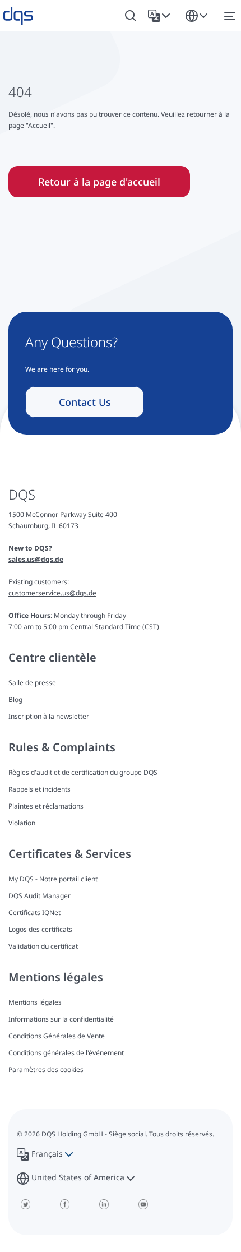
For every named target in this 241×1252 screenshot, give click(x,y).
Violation (21, 823)
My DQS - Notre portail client (53, 879)
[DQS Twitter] (25, 1204)
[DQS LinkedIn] (103, 1204)
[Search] (130, 16)
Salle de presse (32, 682)
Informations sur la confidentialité (61, 1019)
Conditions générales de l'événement (66, 1052)
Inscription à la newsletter (48, 716)
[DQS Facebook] (64, 1204)
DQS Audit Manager (39, 895)
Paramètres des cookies (46, 1070)
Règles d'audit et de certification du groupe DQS (82, 772)
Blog (15, 699)
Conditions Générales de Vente (56, 1036)
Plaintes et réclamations (46, 806)
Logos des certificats (40, 929)
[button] (161, 15)
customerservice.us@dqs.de (52, 593)
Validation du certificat (43, 946)
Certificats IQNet (34, 912)
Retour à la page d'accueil (99, 181)
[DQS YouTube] (143, 1204)
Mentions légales (35, 1002)
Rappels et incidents (39, 789)
